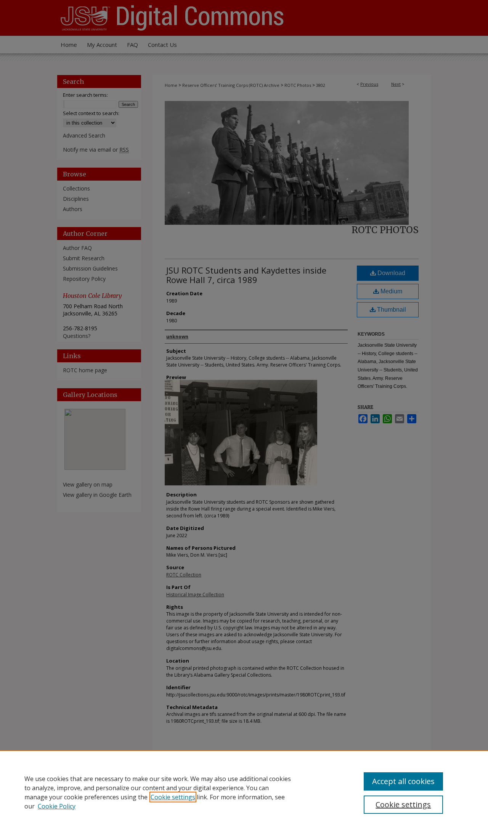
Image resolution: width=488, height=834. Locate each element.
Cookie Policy (56, 806)
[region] (244, 792)
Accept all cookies (403, 781)
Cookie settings (173, 797)
